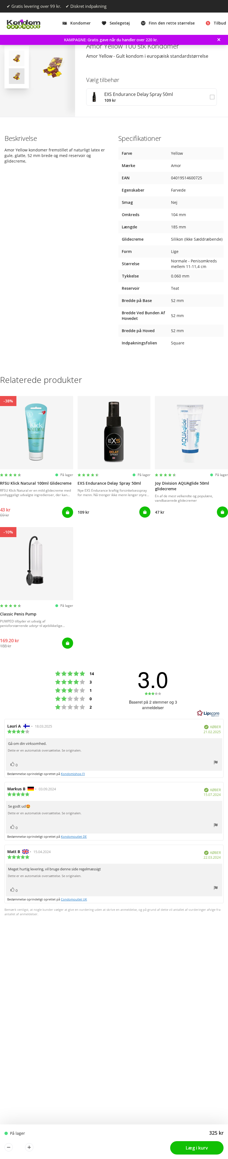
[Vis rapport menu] (216, 763)
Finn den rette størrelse (172, 23)
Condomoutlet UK (74, 899)
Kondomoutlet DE (74, 836)
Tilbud (220, 23)
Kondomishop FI (73, 774)
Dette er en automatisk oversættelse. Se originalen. (44, 750)
